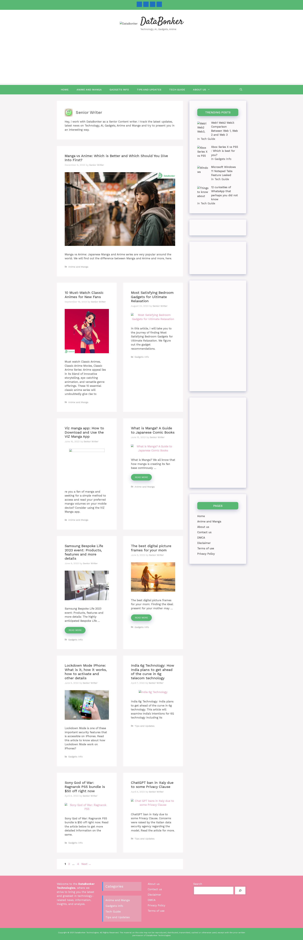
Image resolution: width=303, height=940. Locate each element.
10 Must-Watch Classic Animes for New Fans (84, 295)
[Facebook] (139, 4)
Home (65, 89)
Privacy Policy (206, 553)
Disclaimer (204, 543)
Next (86, 864)
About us (199, 89)
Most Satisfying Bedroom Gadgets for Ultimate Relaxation (152, 297)
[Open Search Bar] (241, 89)
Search (197, 883)
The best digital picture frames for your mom (151, 548)
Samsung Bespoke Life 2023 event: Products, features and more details (84, 552)
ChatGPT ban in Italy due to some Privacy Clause (152, 785)
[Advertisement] (151, 61)
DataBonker (161, 21)
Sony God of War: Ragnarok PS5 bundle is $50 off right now (85, 787)
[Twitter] (159, 4)
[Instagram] (146, 4)
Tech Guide (177, 89)
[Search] (240, 890)
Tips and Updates (149, 89)
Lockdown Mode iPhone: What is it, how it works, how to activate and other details (86, 671)
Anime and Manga (89, 89)
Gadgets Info (119, 89)
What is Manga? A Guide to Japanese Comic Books (153, 430)
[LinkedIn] (152, 4)
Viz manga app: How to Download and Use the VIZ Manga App (84, 432)
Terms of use (205, 548)
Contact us (204, 532)
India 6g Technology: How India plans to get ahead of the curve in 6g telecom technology (152, 671)
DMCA (201, 537)
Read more (141, 477)
